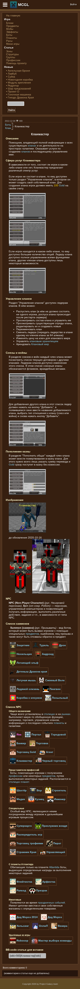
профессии (16, 775)
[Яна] (16, 737)
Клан (8, 128)
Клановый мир (40, 344)
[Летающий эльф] (24, 665)
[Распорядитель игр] (26, 837)
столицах (49, 713)
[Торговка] (39, 746)
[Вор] (36, 793)
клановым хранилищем (44, 341)
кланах (32, 145)
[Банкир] (18, 746)
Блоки (9, 22)
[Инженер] (56, 802)
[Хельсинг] (19, 929)
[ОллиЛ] (40, 929)
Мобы (9, 28)
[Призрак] (38, 893)
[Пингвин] (52, 692)
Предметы (12, 25)
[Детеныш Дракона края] (29, 674)
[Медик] (17, 802)
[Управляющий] (53, 855)
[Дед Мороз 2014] (24, 920)
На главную (13, 15)
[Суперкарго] (21, 828)
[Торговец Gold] (23, 755)
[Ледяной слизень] (25, 692)
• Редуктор (12, 85)
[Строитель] (56, 793)
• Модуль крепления (18, 82)
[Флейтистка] (21, 884)
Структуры (12, 54)
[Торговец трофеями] (27, 846)
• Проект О (12, 91)
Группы (10, 57)
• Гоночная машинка (18, 94)
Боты (9, 34)
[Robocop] (19, 943)
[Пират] (54, 846)
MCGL (23, 5)
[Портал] (33, 737)
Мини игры (12, 43)
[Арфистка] (45, 884)
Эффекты (12, 31)
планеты (59, 722)
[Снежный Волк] (51, 683)
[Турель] (41, 648)
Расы (9, 40)
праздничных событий (51, 902)
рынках (66, 713)
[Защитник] (20, 648)
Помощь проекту (16, 63)
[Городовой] (55, 737)
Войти (73, 4)
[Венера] (59, 929)
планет (25, 781)
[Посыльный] (56, 700)
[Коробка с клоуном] (26, 700)
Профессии (13, 60)
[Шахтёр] (18, 793)
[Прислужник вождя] (51, 828)
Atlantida (54, 867)
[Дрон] (59, 648)
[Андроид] (44, 657)
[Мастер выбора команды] (52, 943)
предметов (32, 633)
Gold (62, 185)
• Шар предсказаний (18, 88)
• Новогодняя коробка (19, 79)
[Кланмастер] (21, 763)
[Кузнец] (36, 802)
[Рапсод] (18, 893)
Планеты (11, 37)
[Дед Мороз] (51, 920)
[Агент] (46, 755)
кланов (25, 151)
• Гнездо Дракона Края (20, 97)
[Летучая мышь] (23, 683)
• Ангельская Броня (18, 70)
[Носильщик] (21, 657)
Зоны (9, 51)
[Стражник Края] (23, 855)
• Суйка (10, 76)
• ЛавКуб (11, 73)
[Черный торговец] (50, 763)
